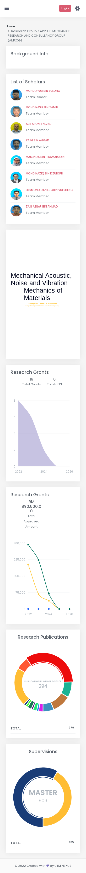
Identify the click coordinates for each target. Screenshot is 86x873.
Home (10, 26)
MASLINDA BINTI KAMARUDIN (45, 157)
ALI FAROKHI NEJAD (39, 124)
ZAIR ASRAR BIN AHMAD (42, 206)
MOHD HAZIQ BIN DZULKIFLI (44, 173)
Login (65, 8)
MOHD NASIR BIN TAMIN (42, 107)
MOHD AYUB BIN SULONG (43, 91)
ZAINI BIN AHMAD (37, 140)
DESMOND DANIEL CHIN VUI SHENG (49, 190)
